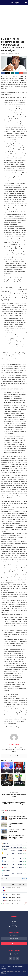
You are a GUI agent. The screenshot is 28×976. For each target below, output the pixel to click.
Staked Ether (5, 875)
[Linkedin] (10, 756)
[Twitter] (13, 756)
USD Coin (6, 861)
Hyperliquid (6, 870)
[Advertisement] (14, 23)
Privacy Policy (20, 966)
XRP (4, 858)
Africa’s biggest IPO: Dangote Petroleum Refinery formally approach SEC (16, 837)
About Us (3, 966)
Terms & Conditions (11, 966)
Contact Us (3, 968)
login (6, 810)
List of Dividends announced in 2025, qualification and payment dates (17, 825)
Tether (5, 849)
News (6, 7)
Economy (14, 921)
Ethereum (6, 846)
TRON (5, 867)
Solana (5, 864)
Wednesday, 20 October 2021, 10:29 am (10, 53)
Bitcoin (5, 843)
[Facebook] (15, 756)
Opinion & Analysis (14, 926)
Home (2, 7)
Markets (14, 923)
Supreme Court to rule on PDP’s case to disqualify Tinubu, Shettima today (18, 818)
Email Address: (14, 935)
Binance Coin (6, 855)
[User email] (17, 756)
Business (14, 925)
